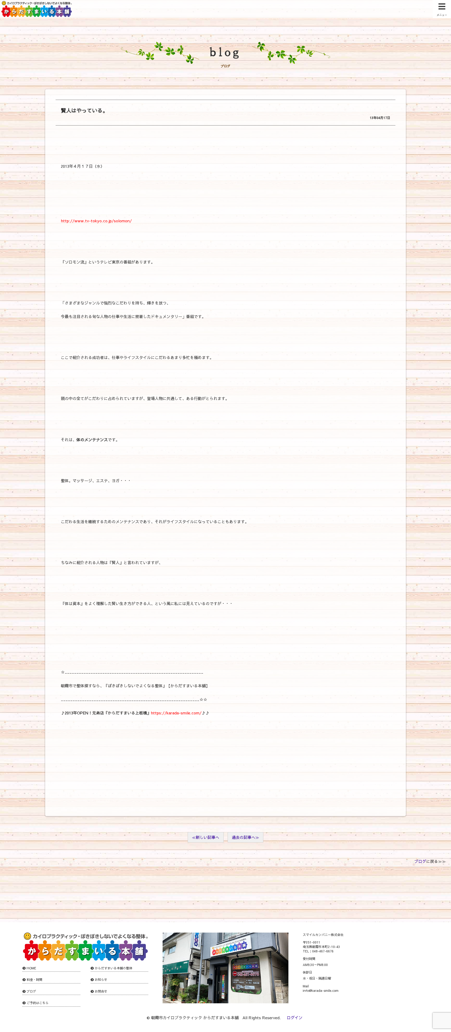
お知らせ (101, 979)
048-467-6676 (323, 951)
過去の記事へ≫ (245, 837)
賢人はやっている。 (84, 110)
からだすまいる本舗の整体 (113, 968)
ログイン (294, 1017)
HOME (31, 968)
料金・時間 (34, 979)
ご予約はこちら (38, 1003)
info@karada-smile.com (321, 990)
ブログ (420, 861)
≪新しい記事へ (205, 837)
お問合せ (101, 991)
